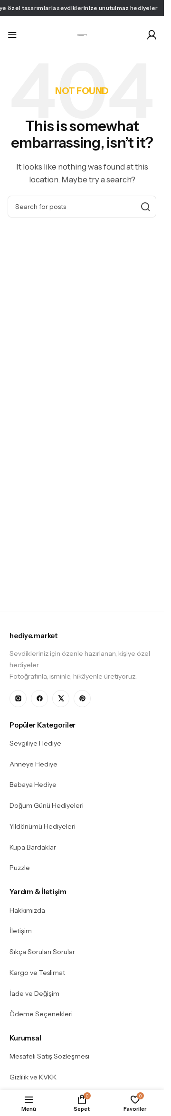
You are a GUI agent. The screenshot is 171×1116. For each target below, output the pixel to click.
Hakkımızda (27, 910)
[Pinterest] (82, 698)
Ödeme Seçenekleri (41, 1014)
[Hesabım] (151, 34)
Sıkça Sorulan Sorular (42, 951)
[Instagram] (18, 698)
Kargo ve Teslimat (37, 972)
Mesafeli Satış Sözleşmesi (49, 1056)
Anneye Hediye (33, 764)
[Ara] (145, 207)
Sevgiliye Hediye (35, 743)
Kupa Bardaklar (33, 847)
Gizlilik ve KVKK (33, 1077)
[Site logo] (82, 34)
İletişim (21, 931)
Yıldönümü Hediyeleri (43, 826)
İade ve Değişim (34, 993)
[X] (60, 698)
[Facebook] (39, 698)
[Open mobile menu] (12, 34)
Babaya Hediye (33, 784)
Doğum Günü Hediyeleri (47, 805)
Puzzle (20, 867)
